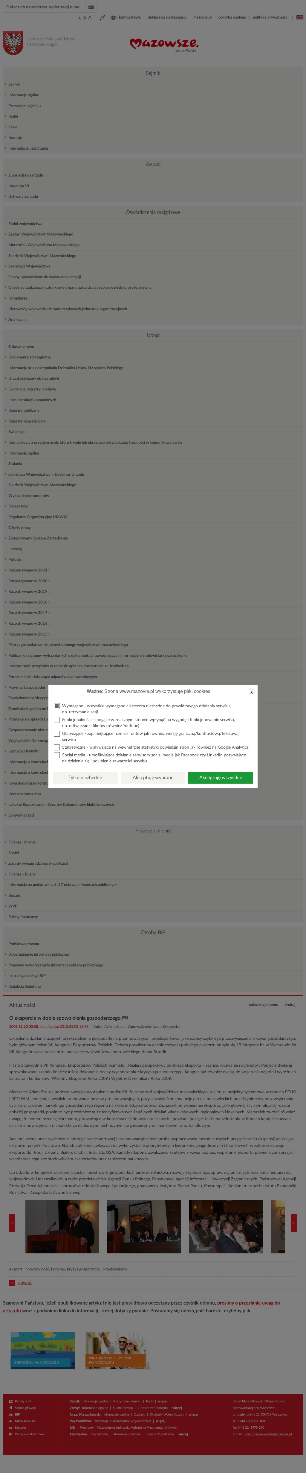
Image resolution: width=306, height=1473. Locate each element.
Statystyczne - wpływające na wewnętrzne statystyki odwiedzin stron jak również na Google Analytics (155, 747)
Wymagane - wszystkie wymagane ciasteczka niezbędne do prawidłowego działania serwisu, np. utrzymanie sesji (146, 709)
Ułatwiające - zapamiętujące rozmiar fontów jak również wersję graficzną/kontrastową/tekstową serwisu (150, 737)
